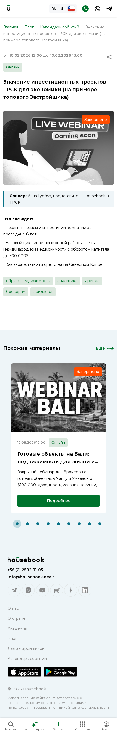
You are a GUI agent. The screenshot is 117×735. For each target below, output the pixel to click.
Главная (10, 27)
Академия (17, 628)
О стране (17, 618)
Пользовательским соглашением (36, 703)
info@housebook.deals (31, 576)
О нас (13, 608)
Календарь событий (59, 27)
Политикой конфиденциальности (80, 707)
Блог (29, 27)
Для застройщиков (26, 648)
